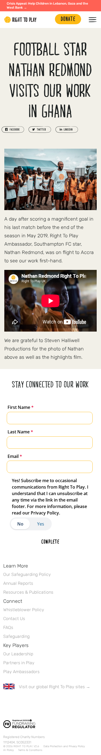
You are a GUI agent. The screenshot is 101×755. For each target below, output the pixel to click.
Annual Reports (18, 583)
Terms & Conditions (30, 750)
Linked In (40, 702)
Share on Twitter (40, 129)
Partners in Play (18, 662)
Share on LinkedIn (66, 129)
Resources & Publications (28, 592)
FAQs (8, 627)
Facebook (6, 702)
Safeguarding (16, 636)
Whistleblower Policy (23, 609)
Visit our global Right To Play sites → (54, 686)
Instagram (29, 702)
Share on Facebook (13, 129)
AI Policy (8, 750)
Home (20, 19)
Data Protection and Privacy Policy (64, 746)
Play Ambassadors (21, 671)
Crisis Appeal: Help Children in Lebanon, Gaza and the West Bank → (47, 5)
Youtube (51, 702)
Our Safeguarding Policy (27, 574)
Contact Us (14, 618)
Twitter (17, 702)
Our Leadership (18, 653)
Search (48, 19)
